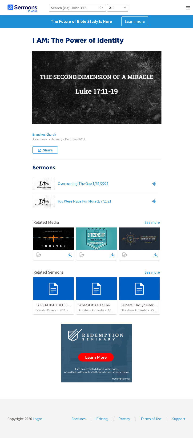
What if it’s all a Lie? (95, 305)
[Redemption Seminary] (96, 353)
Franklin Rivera (46, 310)
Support (178, 418)
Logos (37, 418)
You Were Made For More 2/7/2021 (84, 201)
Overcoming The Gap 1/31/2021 (83, 183)
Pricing (102, 418)
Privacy (124, 418)
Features (79, 418)
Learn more (135, 21)
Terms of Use (151, 418)
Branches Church (44, 134)
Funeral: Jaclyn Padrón (139, 305)
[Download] (70, 255)
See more (152, 222)
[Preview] (154, 183)
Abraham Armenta (91, 310)
